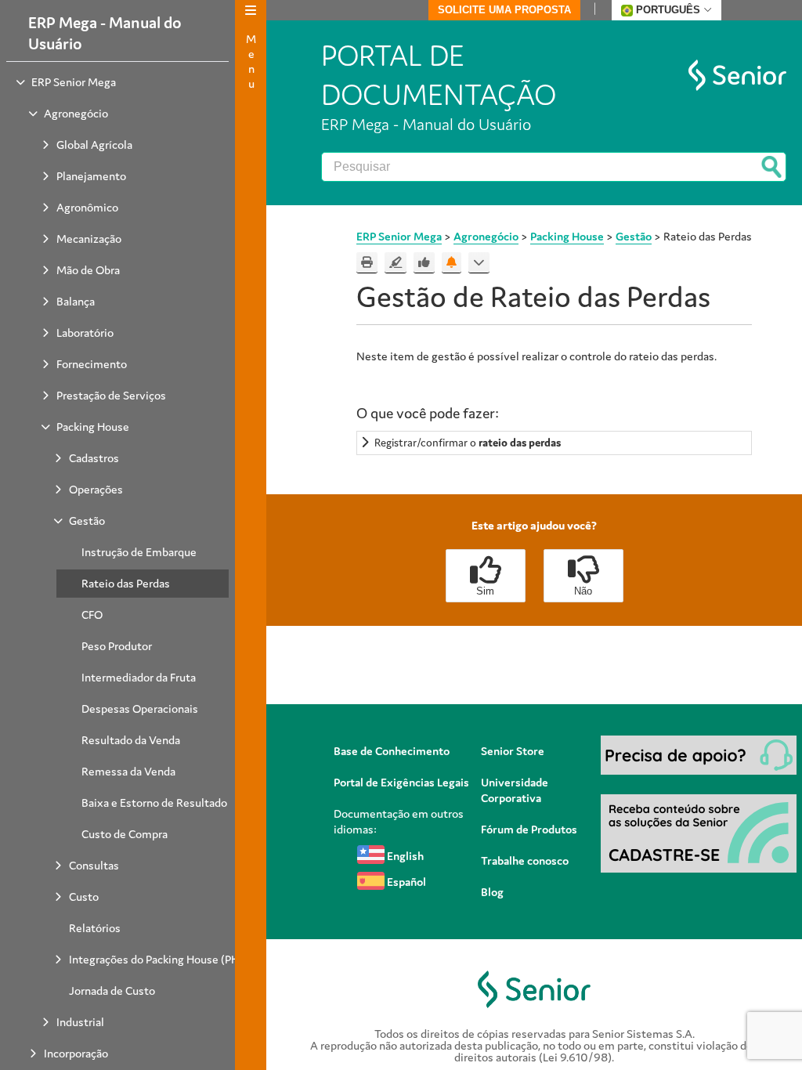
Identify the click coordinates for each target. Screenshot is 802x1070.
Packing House (92, 426)
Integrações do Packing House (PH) (156, 959)
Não (583, 591)
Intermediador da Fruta (138, 677)
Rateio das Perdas (125, 583)
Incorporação (76, 1053)
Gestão (87, 520)
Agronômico (87, 207)
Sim (485, 591)
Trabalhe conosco (525, 860)
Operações (96, 489)
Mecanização (88, 238)
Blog (492, 891)
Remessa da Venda (128, 771)
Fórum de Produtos (529, 829)
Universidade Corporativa (514, 790)
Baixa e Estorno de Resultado (154, 802)
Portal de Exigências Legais (401, 782)
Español (405, 881)
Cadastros (94, 457)
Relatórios (95, 927)
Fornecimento (91, 363)
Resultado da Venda (130, 739)
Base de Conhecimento (392, 750)
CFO (92, 614)
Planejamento (91, 175)
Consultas (94, 865)
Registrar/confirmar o (467, 443)
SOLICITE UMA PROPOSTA (504, 10)
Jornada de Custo (112, 990)
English (404, 855)
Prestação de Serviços (111, 395)
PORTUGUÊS (668, 10)
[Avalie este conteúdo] (424, 262)
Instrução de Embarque (139, 551)
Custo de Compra (124, 833)
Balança (75, 301)
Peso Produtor (116, 645)
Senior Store (512, 750)
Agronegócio (76, 113)
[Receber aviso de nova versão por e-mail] (451, 262)
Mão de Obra (88, 269)
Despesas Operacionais (139, 708)
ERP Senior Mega (73, 81)
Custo (84, 896)
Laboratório (85, 332)
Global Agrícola (94, 144)
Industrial (80, 1021)
